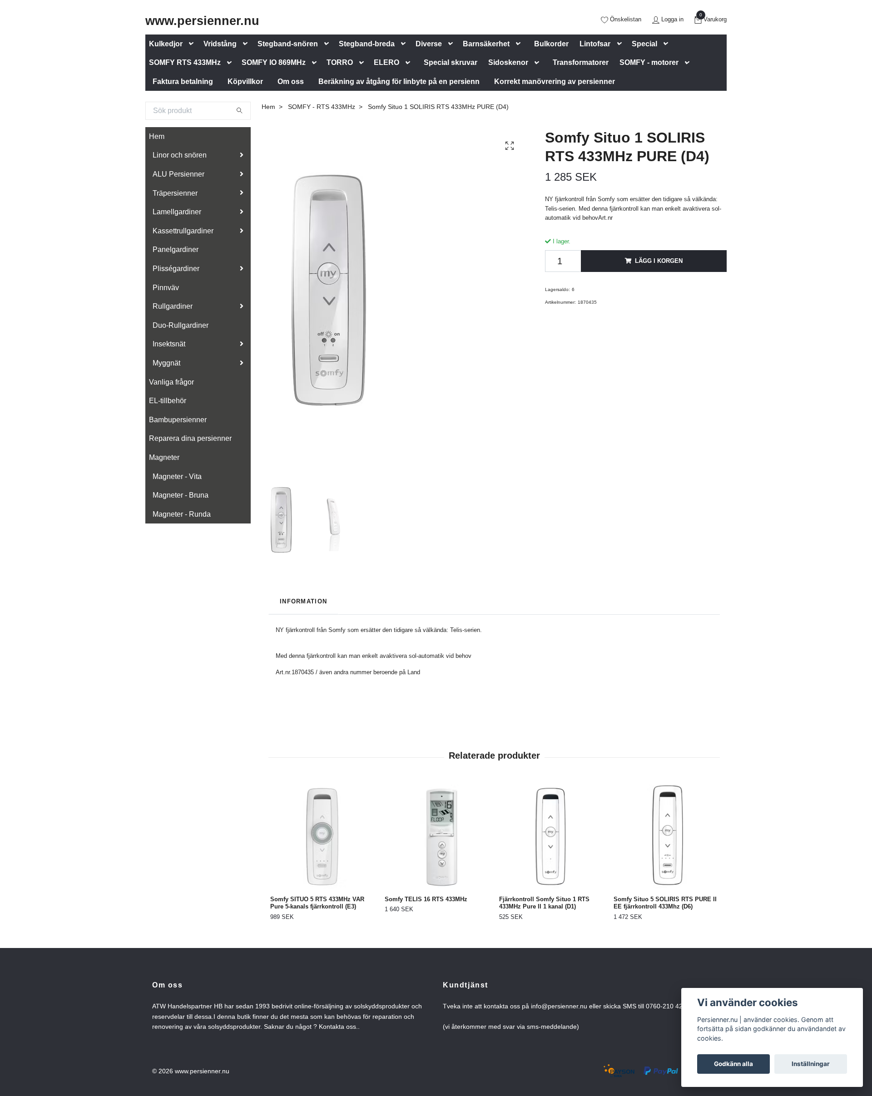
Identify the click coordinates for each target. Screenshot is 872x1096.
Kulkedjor (166, 44)
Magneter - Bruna (180, 495)
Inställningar (811, 1063)
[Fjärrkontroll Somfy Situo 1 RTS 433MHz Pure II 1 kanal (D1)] (551, 837)
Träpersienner (175, 193)
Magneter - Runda (182, 514)
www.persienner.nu (202, 21)
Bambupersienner (178, 420)
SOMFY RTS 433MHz (185, 62)
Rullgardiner (173, 306)
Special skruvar (450, 62)
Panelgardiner (175, 249)
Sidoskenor (508, 62)
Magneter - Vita (177, 476)
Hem (156, 136)
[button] (193, 44)
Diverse (429, 44)
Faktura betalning (183, 81)
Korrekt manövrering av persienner (554, 81)
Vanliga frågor (171, 382)
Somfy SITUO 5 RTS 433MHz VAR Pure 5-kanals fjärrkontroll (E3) (317, 903)
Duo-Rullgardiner (180, 325)
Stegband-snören (288, 44)
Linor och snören (180, 155)
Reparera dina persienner (190, 438)
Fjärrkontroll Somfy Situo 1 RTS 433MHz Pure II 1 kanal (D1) (544, 903)
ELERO (386, 62)
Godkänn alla (733, 1063)
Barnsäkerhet (486, 44)
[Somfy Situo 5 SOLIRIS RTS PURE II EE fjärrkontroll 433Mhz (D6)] (666, 837)
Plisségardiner (176, 268)
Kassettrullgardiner (183, 231)
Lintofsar (595, 44)
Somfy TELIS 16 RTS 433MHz (426, 899)
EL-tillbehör (167, 401)
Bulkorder (551, 44)
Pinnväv (166, 287)
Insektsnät (169, 344)
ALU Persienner (178, 174)
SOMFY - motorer (649, 62)
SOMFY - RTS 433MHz (321, 106)
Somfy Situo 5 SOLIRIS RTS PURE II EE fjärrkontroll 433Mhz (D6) (665, 903)
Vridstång (220, 44)
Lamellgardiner (177, 212)
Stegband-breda (367, 44)
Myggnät (166, 363)
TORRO (340, 62)
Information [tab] (303, 601)
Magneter (164, 457)
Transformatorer (581, 62)
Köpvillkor (245, 81)
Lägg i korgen (659, 260)
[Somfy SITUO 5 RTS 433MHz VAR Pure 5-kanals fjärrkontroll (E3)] (322, 837)
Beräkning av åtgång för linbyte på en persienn (399, 81)
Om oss (290, 81)
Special (644, 44)
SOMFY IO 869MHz (274, 62)
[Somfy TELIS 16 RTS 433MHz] (437, 837)
